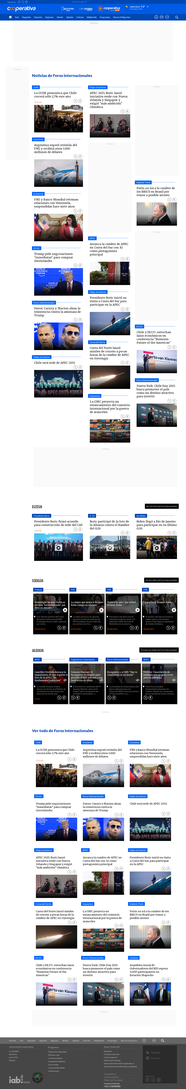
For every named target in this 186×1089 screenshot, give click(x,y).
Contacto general (110, 1057)
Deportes (38, 17)
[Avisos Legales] (144, 1040)
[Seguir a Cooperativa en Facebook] (19, 2)
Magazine (26, 17)
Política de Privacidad (112, 1060)
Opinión (69, 17)
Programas (105, 17)
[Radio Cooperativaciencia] (86, 8)
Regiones (49, 17)
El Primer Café (53, 1055)
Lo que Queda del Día (56, 1068)
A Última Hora (53, 1071)
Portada (12, 1041)
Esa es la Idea (53, 1065)
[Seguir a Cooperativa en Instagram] (26, 2)
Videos (37, 580)
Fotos (37, 506)
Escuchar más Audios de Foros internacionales (159, 650)
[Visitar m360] (162, 19)
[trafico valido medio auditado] (37, 1082)
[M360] (154, 1040)
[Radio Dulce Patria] (67, 8)
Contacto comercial (111, 1054)
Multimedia (92, 17)
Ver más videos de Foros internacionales (161, 580)
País (17, 17)
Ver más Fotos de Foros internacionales (161, 506)
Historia (12, 1060)
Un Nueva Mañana (55, 1058)
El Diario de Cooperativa (57, 1052)
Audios (38, 650)
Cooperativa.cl (110, 1074)
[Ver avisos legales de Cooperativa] (156, 19)
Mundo (60, 17)
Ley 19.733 (13, 1057)
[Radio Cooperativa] (109, 9)
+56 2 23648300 (112, 1086)
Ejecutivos (13, 1054)
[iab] (19, 1086)
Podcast (80, 17)
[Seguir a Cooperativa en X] (22, 2)
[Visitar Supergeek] (167, 19)
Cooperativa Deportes (56, 1061)
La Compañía (14, 1051)
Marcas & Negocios (121, 17)
